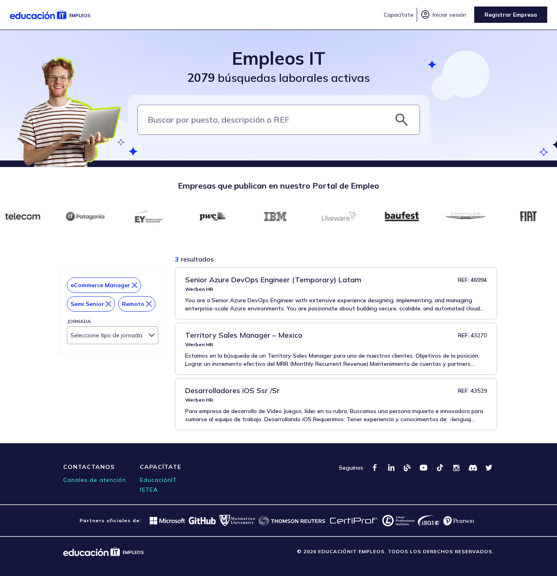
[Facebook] (375, 468)
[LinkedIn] (391, 468)
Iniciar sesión (443, 15)
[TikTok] (440, 468)
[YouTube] (424, 468)
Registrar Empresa (510, 14)
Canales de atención (94, 480)
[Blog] (407, 468)
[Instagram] (456, 468)
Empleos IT (278, 58)
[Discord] (472, 468)
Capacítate (398, 14)
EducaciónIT (158, 480)
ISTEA (149, 489)
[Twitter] (489, 468)
